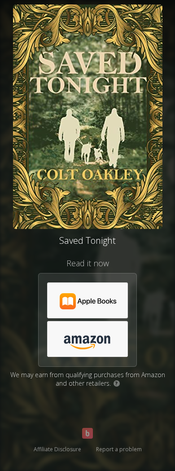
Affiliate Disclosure (57, 449)
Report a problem (119, 449)
